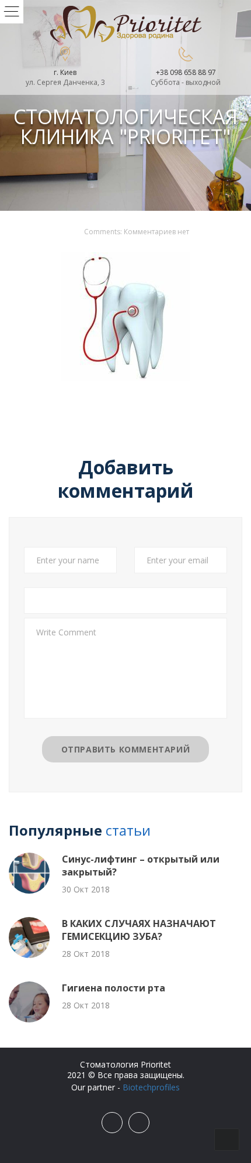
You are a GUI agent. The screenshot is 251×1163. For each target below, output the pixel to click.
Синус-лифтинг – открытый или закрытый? (140, 865)
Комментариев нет (156, 232)
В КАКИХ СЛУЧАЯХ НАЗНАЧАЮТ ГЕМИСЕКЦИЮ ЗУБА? (139, 930)
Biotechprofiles (151, 1087)
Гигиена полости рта (113, 987)
